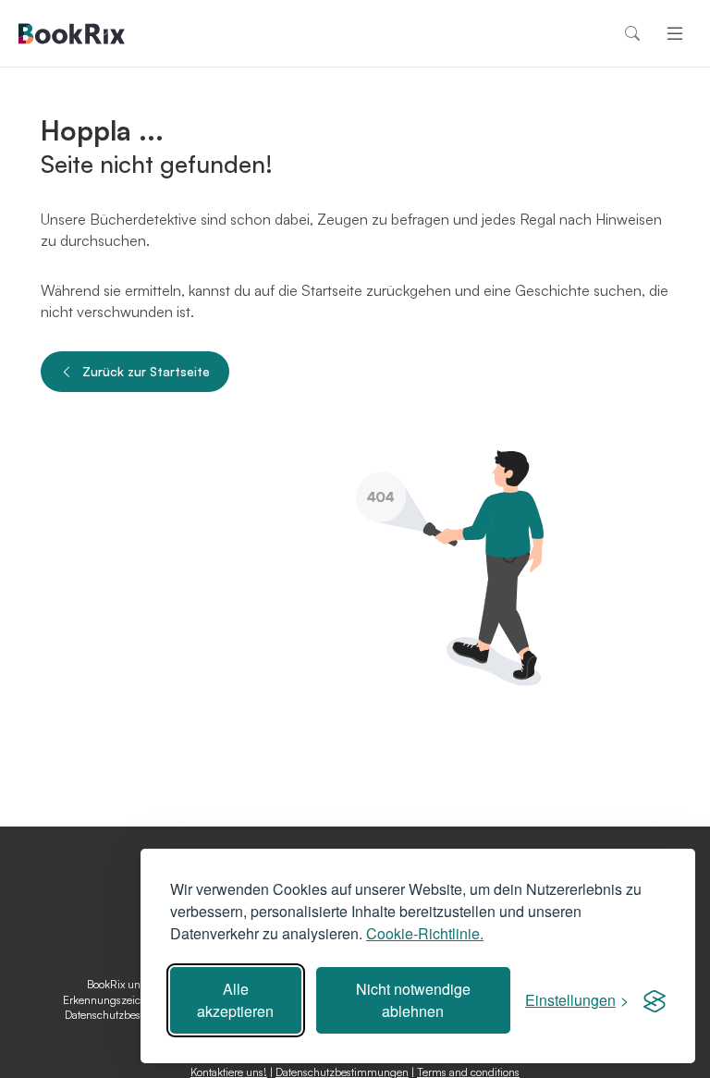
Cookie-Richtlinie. (425, 933)
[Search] (632, 33)
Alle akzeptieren (235, 1000)
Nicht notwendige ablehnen (413, 1000)
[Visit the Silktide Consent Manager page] (654, 1000)
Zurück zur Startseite (146, 371)
